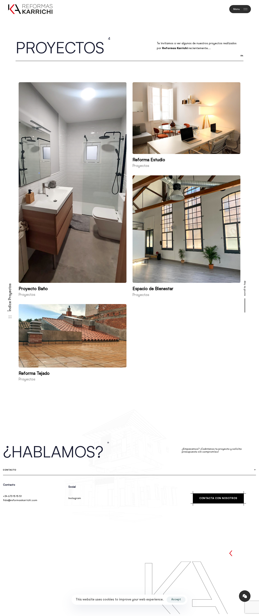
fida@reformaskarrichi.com (20, 500)
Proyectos (27, 295)
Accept (176, 599)
